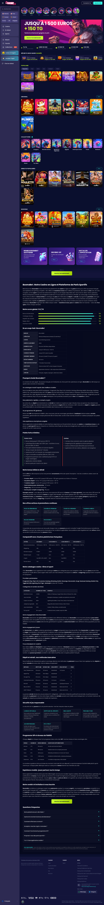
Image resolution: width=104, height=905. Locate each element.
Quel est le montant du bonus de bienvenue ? (37, 817)
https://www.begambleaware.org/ (88, 886)
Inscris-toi (98, 3)
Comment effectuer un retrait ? (33, 821)
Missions (50, 873)
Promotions (51, 868)
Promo (4, 20)
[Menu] (2, 3)
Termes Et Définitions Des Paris (84, 868)
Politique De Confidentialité (83, 871)
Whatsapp (83, 892)
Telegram (93, 892)
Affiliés (78, 863)
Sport (64, 863)
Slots (38, 69)
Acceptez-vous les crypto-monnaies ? (35, 826)
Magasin (15, 20)
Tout (32, 69)
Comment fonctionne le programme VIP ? (36, 831)
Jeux (49, 863)
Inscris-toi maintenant (34, 38)
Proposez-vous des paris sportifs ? (34, 835)
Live (44, 69)
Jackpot (50, 69)
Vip (49, 871)
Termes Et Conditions (82, 865)
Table (57, 69)
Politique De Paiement (82, 876)
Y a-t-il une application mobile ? (33, 840)
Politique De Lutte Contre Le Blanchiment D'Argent (89, 873)
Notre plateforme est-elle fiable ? (34, 812)
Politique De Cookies (82, 878)
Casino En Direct (52, 865)
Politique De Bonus (81, 881)
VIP (9, 20)
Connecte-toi (87, 3)
